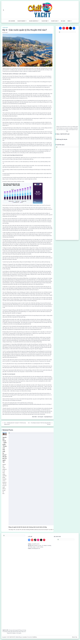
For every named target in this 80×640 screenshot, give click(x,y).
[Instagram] (63, 28)
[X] (74, 28)
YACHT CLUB (54, 20)
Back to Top (74, 637)
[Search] (3, 10)
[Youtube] (67, 28)
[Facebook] (60, 28)
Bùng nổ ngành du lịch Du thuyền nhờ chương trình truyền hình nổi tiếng (28, 527)
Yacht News (5, 27)
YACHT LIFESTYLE (33, 20)
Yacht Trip (44, 20)
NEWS (69, 20)
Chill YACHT (12, 637)
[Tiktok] (70, 28)
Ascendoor (24, 637)
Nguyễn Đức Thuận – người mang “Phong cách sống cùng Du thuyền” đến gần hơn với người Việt (4, 450)
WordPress (34, 637)
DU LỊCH (63, 20)
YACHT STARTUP (21, 20)
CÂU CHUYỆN (11, 20)
